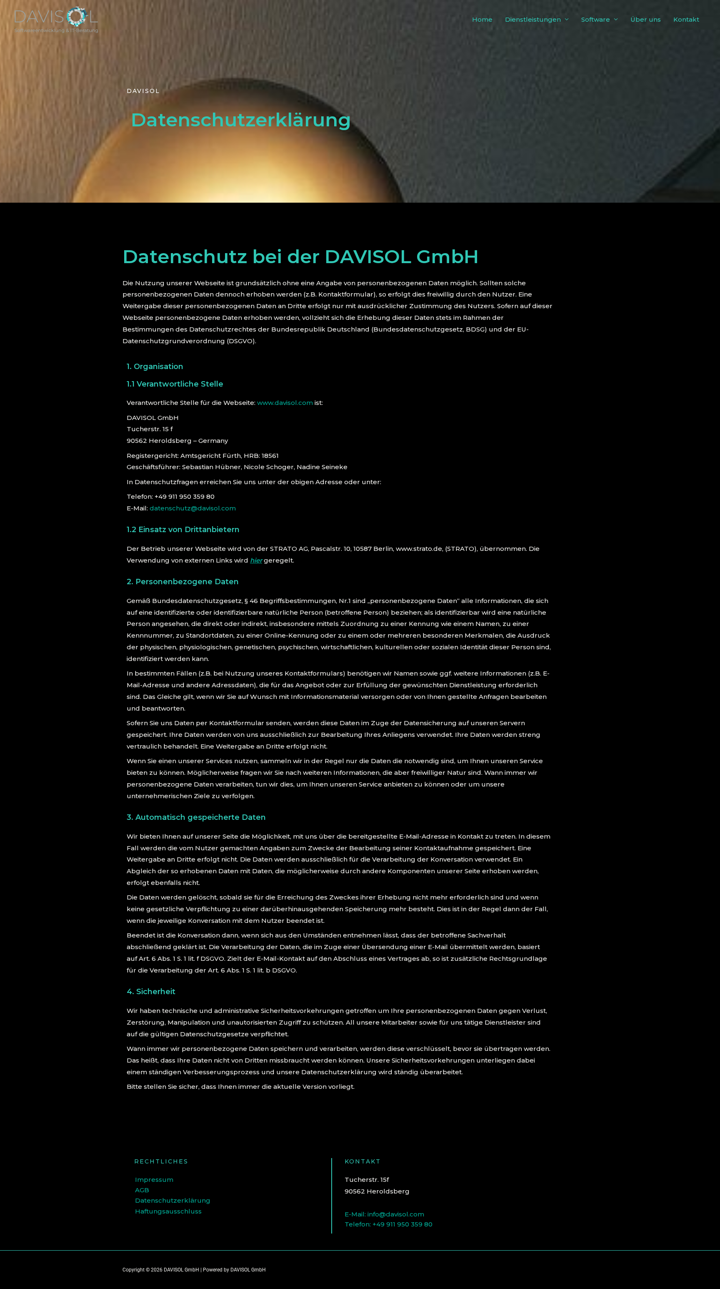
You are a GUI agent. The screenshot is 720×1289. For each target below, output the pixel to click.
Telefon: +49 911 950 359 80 (388, 1224)
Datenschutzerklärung (172, 1200)
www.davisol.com (285, 403)
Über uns (645, 19)
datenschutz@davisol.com (193, 508)
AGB (142, 1190)
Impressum (154, 1179)
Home (482, 19)
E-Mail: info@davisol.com (384, 1214)
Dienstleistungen (533, 19)
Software (595, 19)
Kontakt (686, 19)
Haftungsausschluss (168, 1211)
